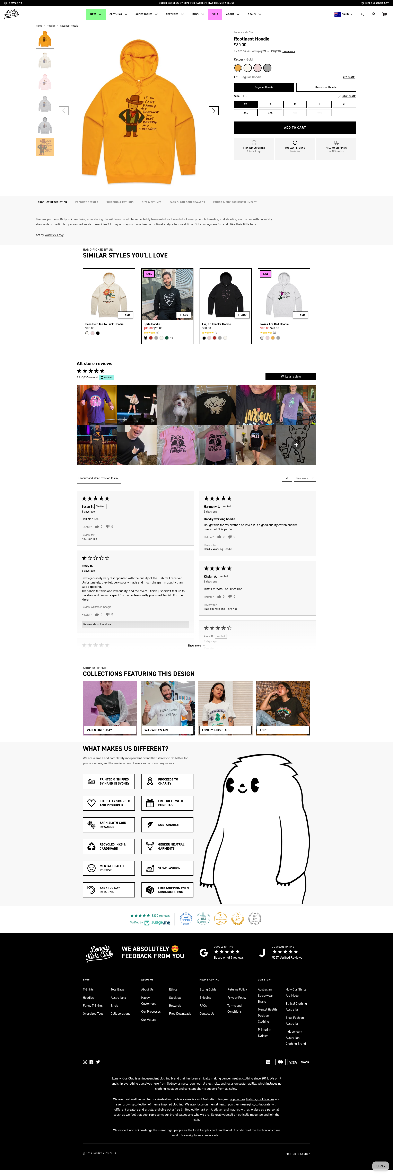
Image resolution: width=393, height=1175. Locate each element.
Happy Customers (148, 1000)
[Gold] (238, 68)
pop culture (237, 1099)
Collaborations (120, 1013)
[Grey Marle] (267, 68)
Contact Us (207, 1013)
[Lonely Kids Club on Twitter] (98, 1062)
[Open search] (287, 478)
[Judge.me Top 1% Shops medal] (237, 918)
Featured (172, 14)
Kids (195, 14)
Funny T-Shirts (93, 1005)
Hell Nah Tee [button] (89, 539)
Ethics (173, 989)
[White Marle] (262, 338)
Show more (194, 646)
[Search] (362, 14)
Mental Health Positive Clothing (267, 1015)
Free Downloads (180, 1013)
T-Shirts (88, 989)
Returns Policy (237, 989)
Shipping (205, 997)
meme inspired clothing (167, 1104)
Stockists (175, 997)
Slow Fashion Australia (295, 1020)
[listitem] (97, 405)
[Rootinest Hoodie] (45, 38)
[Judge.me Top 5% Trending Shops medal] (254, 918)
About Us (147, 989)
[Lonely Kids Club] (11, 14)
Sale (215, 14)
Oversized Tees (93, 1013)
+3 (171, 338)
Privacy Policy (236, 997)
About (230, 14)
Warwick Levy (54, 235)
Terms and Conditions (234, 1008)
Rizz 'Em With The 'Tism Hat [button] (220, 609)
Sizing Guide (208, 989)
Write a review (291, 376)
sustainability (247, 1083)
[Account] (373, 14)
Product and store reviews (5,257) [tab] (98, 478)
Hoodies (88, 997)
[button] (214, 110)
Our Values (148, 1020)
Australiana (118, 997)
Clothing (116, 14)
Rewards (175, 1005)
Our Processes (151, 1011)
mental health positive (224, 1104)
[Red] (151, 338)
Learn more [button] (288, 51)
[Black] (98, 333)
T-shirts (251, 1099)
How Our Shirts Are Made (296, 992)
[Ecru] (248, 68)
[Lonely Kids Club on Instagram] (85, 1062)
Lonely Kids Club (244, 32)
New (93, 14)
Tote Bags (117, 989)
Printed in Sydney (264, 1032)
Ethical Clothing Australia (296, 1006)
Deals (252, 14)
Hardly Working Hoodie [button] (218, 549)
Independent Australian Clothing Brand (296, 1037)
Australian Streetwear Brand (265, 995)
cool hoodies (265, 1099)
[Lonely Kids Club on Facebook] (91, 1062)
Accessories (144, 14)
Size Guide (349, 96)
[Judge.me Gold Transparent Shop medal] (220, 918)
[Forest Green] (167, 338)
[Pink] (257, 68)
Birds (114, 1005)
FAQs (203, 1005)
